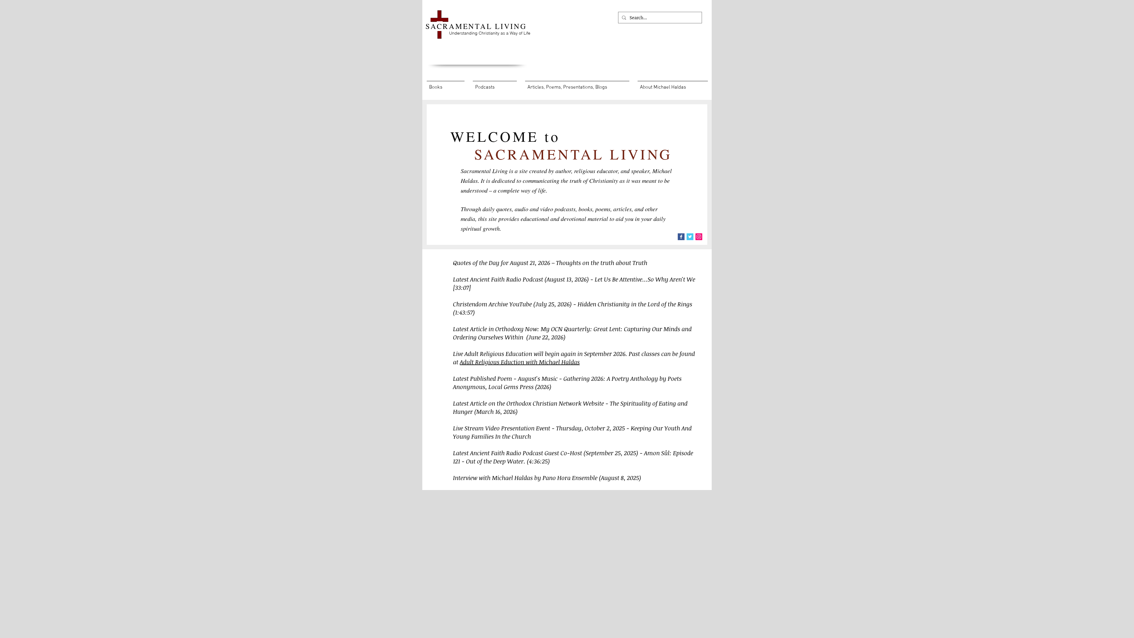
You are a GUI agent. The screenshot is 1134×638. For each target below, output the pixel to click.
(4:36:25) (538, 461)
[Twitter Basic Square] (690, 236)
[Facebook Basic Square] (681, 236)
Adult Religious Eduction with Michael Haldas (520, 362)
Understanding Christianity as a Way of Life (489, 33)
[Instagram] (698, 236)
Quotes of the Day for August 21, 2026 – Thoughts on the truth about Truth (550, 262)
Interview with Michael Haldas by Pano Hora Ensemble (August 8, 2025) (547, 477)
